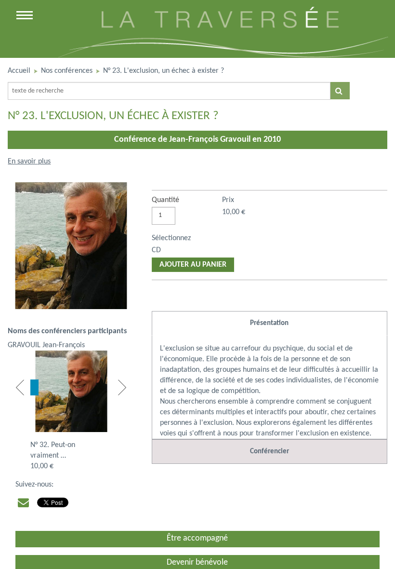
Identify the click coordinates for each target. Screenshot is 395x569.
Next (122, 387)
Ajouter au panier (192, 265)
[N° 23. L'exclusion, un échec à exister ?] (71, 249)
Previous (20, 387)
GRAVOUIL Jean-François (46, 345)
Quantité (165, 200)
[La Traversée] (222, 55)
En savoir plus (29, 161)
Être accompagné (197, 538)
